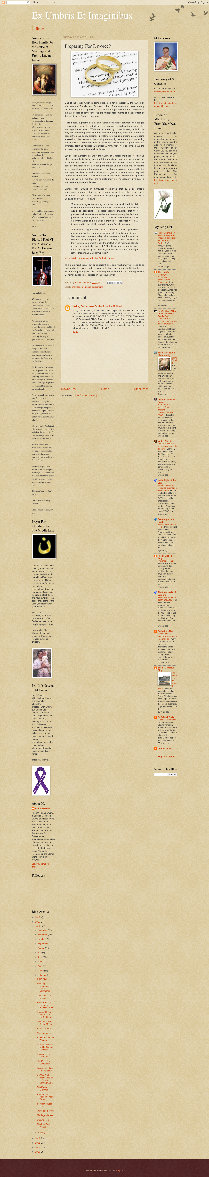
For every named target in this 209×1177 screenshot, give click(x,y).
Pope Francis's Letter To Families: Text (45, 1005)
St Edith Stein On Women (45, 1038)
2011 (37, 1147)
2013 (37, 1138)
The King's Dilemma (42, 1088)
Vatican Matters (44, 1028)
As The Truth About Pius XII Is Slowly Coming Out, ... (45, 1079)
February (42, 975)
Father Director (42, 808)
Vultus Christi (165, 441)
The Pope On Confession (43, 1062)
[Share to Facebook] (117, 282)
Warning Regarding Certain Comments (43, 987)
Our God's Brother (45, 1111)
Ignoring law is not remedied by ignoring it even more (167, 488)
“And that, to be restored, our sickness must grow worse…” (167, 321)
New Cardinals (44, 1033)
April (40, 966)
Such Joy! (42, 979)
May (40, 961)
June (40, 957)
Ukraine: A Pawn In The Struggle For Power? (45, 1047)
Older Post (141, 389)
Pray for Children (166, 756)
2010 (37, 1152)
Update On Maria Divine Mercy (45, 1022)
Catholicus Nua (165, 631)
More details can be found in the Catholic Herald (89, 258)
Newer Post (68, 389)
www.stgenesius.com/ (164, 91)
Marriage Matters (45, 1115)
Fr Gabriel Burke (166, 717)
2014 (37, 926)
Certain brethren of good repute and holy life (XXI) (167, 446)
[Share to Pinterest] (120, 282)
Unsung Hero (43, 1120)
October (42, 939)
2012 (37, 1143)
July (40, 952)
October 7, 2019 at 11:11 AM (108, 306)
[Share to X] (114, 282)
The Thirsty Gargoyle (163, 273)
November (43, 934)
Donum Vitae (164, 748)
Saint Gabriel (174, 360)
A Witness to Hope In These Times (45, 1097)
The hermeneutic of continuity (166, 354)
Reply (75, 332)
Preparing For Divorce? (43, 1055)
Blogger (119, 1170)
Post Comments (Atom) (85, 395)
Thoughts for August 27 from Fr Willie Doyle (166, 240)
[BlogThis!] (111, 282)
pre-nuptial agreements (92, 287)
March (41, 970)
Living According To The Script (45, 1069)
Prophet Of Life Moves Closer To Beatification (45, 1014)
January (42, 1132)
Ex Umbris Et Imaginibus (82, 15)
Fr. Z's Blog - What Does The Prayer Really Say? (167, 313)
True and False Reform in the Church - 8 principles (167, 636)
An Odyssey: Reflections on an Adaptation (165, 279)
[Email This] (108, 282)
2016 (37, 917)
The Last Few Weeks (43, 1125)
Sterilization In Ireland (44, 996)
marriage (76, 287)
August (41, 948)
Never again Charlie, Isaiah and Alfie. (167, 598)
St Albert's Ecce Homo (44, 1105)
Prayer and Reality (166, 561)
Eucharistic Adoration (167, 720)
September (43, 943)
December (43, 930)
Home (40, 28)
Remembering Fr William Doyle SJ (166, 234)
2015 (37, 922)
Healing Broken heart (83, 306)
